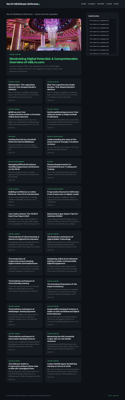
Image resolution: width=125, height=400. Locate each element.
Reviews (100, 4)
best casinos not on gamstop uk (99, 20)
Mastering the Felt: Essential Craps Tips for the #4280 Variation (60, 338)
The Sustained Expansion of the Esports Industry (62, 285)
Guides (109, 4)
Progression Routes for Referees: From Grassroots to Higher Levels (63, 193)
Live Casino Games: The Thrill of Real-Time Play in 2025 (23, 215)
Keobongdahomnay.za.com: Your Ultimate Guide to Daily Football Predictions (63, 114)
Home (83, 4)
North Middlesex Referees (22, 3)
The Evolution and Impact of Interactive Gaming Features (21, 337)
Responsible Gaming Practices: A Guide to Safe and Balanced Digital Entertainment (63, 311)
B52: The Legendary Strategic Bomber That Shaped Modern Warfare (61, 87)
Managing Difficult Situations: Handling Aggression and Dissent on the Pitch (23, 166)
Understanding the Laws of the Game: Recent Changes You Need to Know (62, 141)
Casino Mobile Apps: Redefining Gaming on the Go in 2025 (62, 365)
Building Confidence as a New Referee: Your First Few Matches (23, 193)
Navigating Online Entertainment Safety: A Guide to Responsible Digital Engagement (62, 261)
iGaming (91, 4)
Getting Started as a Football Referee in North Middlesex (22, 140)
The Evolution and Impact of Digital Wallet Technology (60, 238)
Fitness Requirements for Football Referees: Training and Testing (62, 166)
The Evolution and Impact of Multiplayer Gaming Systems (21, 310)
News (116, 4)
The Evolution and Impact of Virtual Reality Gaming (21, 282)
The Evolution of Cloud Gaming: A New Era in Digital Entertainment (23, 238)
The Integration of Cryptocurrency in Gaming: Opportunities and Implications (23, 261)
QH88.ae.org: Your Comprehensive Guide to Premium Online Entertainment (24, 114)
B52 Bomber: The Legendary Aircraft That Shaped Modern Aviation (22, 87)
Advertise (116, 395)
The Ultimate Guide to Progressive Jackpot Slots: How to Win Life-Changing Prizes (23, 366)
